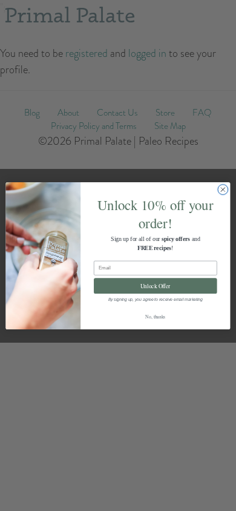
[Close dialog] (223, 189)
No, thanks (155, 316)
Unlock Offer (155, 285)
